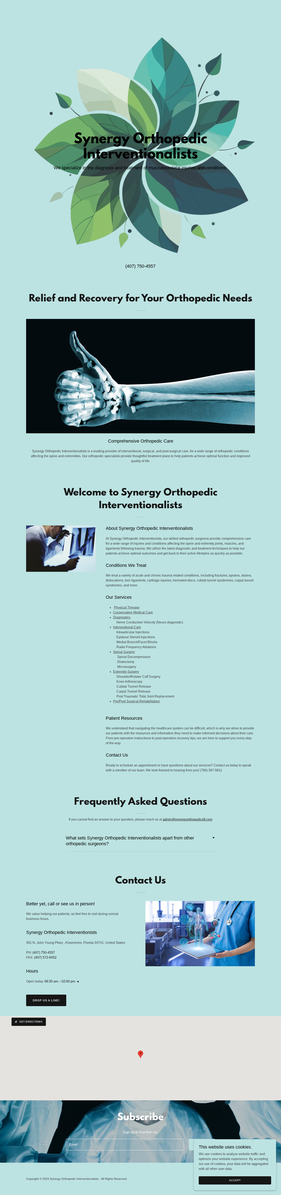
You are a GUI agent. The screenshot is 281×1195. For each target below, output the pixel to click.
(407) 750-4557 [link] (140, 266)
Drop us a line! (46, 1000)
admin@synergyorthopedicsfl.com (187, 819)
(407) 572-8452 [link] (45, 957)
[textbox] (125, 1144)
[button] (77, 981)
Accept (234, 1180)
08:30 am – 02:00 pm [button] (59, 981)
